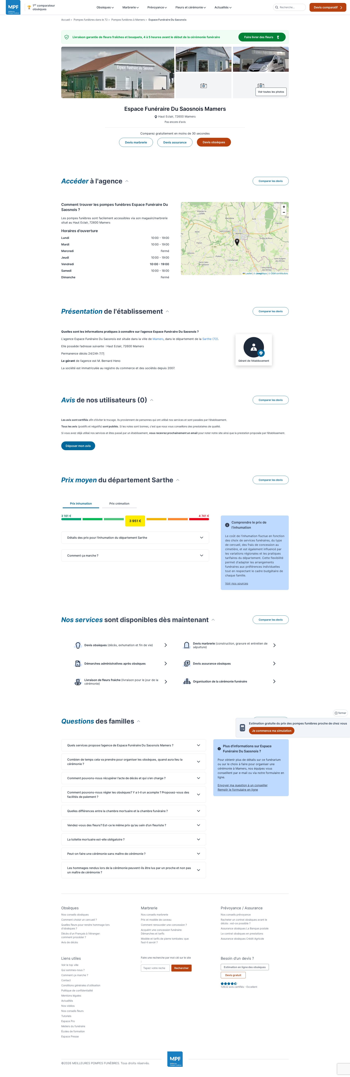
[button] (284, 207)
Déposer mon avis (78, 446)
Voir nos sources (236, 583)
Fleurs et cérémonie (190, 7)
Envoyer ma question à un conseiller (243, 785)
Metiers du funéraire (73, 1026)
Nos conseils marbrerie (154, 914)
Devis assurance (174, 142)
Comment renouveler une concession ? (164, 924)
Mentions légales (71, 995)
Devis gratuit (233, 975)
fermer (342, 712)
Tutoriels (66, 1016)
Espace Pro (68, 1021)
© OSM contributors (278, 273)
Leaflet (248, 273)
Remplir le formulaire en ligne (238, 789)
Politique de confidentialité (77, 990)
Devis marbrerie (136, 142)
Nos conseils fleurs (72, 1010)
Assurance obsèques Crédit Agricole (242, 938)
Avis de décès (69, 942)
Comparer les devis (271, 180)
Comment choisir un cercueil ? (79, 919)
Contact (66, 980)
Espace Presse (70, 1036)
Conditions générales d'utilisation (80, 985)
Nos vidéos (68, 1005)
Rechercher (183, 968)
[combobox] (289, 7)
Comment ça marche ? (74, 975)
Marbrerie (129, 7)
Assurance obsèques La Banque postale (245, 928)
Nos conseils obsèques (75, 914)
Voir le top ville (69, 964)
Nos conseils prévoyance (236, 914)
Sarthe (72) (210, 339)
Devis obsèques (214, 142)
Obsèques (104, 7)
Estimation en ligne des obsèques (246, 967)
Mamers (158, 339)
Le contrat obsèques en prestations (242, 933)
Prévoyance (156, 7)
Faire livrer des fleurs (265, 37)
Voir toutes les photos (271, 91)
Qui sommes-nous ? (73, 970)
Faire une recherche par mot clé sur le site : (166, 959)
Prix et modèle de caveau (156, 919)
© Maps (260, 273)
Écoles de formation (73, 1031)
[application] (235, 238)
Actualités (222, 7)
